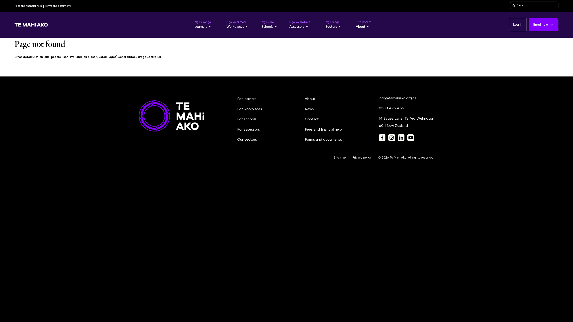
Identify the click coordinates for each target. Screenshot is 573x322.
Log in (517, 25)
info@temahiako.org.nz (397, 98)
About (310, 99)
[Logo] (31, 25)
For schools (247, 119)
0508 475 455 (391, 108)
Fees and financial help (28, 5)
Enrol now (540, 25)
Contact (312, 119)
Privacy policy (362, 157)
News (309, 109)
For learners (246, 99)
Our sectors (247, 139)
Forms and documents (58, 5)
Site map (340, 157)
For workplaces (249, 109)
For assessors (248, 129)
